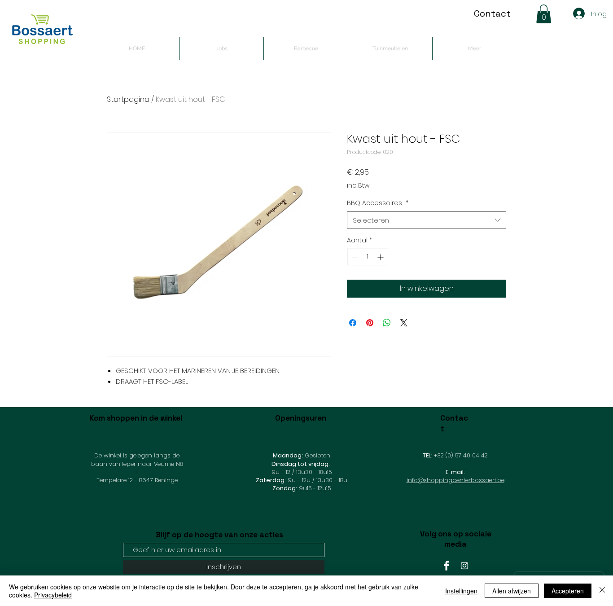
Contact (492, 13)
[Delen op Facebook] (352, 322)
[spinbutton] (367, 257)
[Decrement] (353, 257)
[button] (544, 13)
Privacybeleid (53, 594)
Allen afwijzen (511, 590)
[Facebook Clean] (446, 566)
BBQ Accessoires (377, 203)
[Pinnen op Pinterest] (369, 322)
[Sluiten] (602, 591)
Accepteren (568, 590)
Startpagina (128, 99)
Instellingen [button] (461, 590)
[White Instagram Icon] (464, 566)
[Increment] (381, 257)
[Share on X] (403, 322)
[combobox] (426, 220)
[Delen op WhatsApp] (386, 322)
